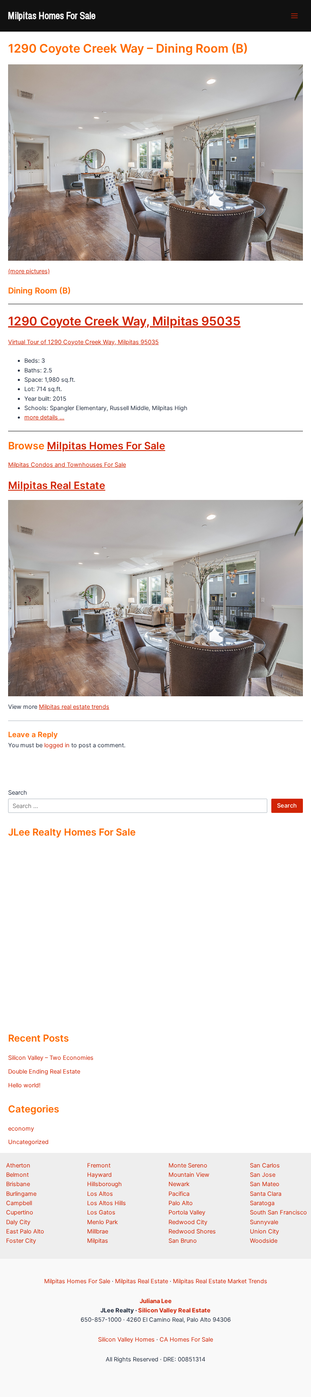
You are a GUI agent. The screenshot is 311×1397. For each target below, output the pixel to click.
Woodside (263, 1240)
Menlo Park (102, 1222)
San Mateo (264, 1184)
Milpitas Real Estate (56, 485)
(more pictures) (29, 271)
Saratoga (262, 1203)
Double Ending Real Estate (44, 1071)
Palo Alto (180, 1203)
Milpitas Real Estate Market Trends (220, 1281)
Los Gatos (101, 1212)
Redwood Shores (192, 1231)
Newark (179, 1184)
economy (21, 1128)
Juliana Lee (156, 1301)
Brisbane (18, 1184)
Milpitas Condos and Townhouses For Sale (67, 464)
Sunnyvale (264, 1222)
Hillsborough (104, 1184)
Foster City (21, 1240)
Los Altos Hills (106, 1203)
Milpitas (97, 1240)
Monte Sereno (187, 1165)
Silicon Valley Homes (126, 1339)
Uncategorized (28, 1142)
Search (17, 792)
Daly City (18, 1222)
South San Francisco (278, 1212)
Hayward (99, 1174)
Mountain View (188, 1174)
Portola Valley (186, 1212)
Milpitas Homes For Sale (52, 15)
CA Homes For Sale (186, 1339)
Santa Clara (265, 1193)
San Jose (262, 1174)
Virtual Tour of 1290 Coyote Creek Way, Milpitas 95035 (83, 342)
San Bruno (182, 1240)
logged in (57, 745)
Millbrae (97, 1231)
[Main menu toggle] (294, 15)
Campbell (19, 1203)
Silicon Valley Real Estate (174, 1310)
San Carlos (265, 1165)
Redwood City (187, 1222)
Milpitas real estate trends (74, 706)
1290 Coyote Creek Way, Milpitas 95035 (124, 321)
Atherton (18, 1165)
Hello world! (24, 1085)
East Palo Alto (25, 1231)
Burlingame (21, 1193)
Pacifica (179, 1193)
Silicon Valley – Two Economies (51, 1057)
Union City (264, 1231)
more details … (44, 417)
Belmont (17, 1174)
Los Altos (100, 1193)
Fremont (99, 1165)
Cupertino (19, 1212)
